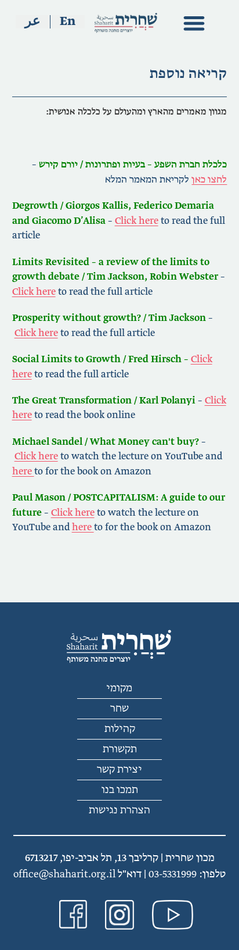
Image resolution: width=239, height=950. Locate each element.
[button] (194, 23)
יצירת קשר (119, 770)
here (23, 471)
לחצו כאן (209, 179)
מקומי (119, 688)
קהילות (119, 729)
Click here (136, 221)
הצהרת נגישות (119, 810)
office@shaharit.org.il (64, 874)
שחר (119, 709)
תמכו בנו (120, 790)
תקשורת (120, 749)
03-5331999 (173, 874)
